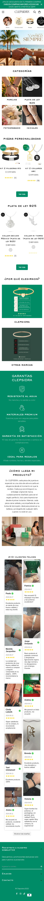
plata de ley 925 (32, 101)
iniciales (32, 128)
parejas (12, 100)
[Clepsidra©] (22, 12)
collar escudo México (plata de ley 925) (10, 239)
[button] (39, 12)
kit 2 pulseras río (10, 168)
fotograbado (11, 128)
